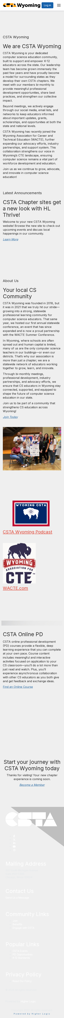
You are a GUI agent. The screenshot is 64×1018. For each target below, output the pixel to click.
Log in (47, 5)
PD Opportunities (23, 954)
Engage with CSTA (23, 927)
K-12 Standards (21, 957)
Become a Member (32, 785)
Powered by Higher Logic (32, 1014)
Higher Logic (28, 1001)
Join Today (10, 417)
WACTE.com (15, 588)
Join (15, 920)
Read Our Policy (22, 981)
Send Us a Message (17, 897)
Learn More (10, 239)
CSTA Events (20, 950)
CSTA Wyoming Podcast (27, 531)
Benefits (17, 924)
